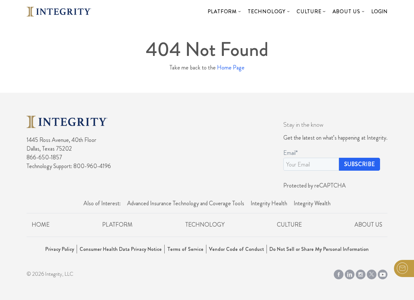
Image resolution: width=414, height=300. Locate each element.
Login (379, 11)
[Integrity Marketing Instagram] (360, 273)
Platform (222, 11)
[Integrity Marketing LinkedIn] (349, 273)
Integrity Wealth (312, 203)
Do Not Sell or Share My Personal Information (319, 249)
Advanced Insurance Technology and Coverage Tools (185, 203)
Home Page (231, 67)
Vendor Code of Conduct (236, 249)
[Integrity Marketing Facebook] (338, 273)
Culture (309, 11)
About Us (346, 11)
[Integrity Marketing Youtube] (382, 273)
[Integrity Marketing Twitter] (371, 273)
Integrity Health (269, 203)
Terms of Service (185, 249)
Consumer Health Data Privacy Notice (121, 249)
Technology (267, 11)
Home (40, 224)
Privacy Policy (59, 249)
